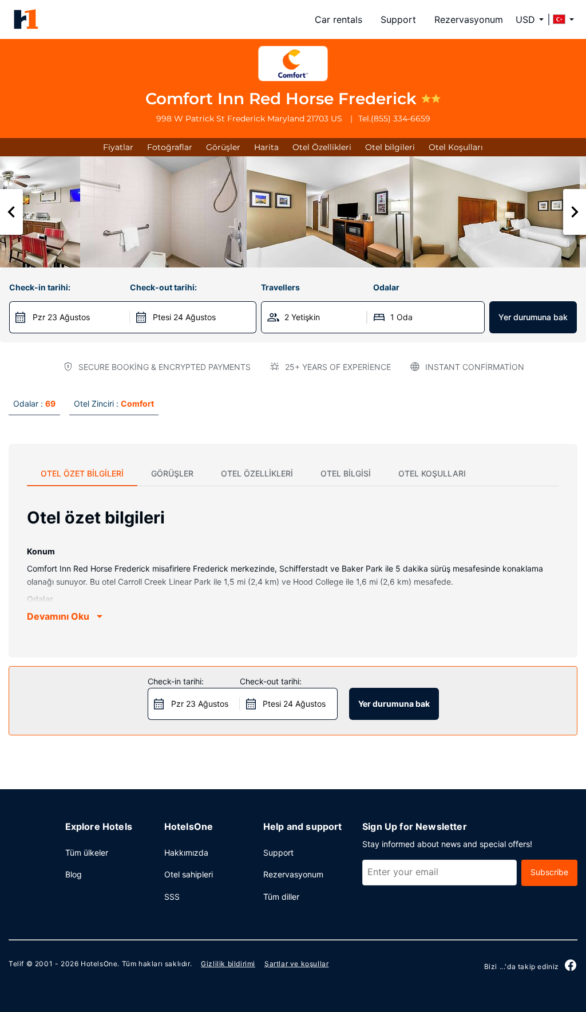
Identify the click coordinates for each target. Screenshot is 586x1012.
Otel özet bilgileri (82, 473)
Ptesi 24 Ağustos (184, 317)
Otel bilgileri (390, 147)
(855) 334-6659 (400, 118)
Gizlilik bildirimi (228, 963)
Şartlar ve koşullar (296, 963)
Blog (73, 874)
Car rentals (338, 19)
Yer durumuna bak (533, 317)
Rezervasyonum (468, 19)
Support (398, 19)
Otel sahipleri (188, 874)
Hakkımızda (186, 852)
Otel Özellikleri (321, 147)
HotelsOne (99, 963)
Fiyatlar (118, 147)
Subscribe (549, 872)
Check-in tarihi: (39, 287)
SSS (172, 896)
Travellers (280, 287)
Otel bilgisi (345, 473)
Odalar (386, 287)
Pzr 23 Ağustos (61, 317)
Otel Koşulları (456, 147)
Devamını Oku (58, 616)
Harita (266, 147)
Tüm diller (281, 896)
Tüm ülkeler (86, 852)
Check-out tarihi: (163, 287)
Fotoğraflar (169, 147)
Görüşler (223, 147)
